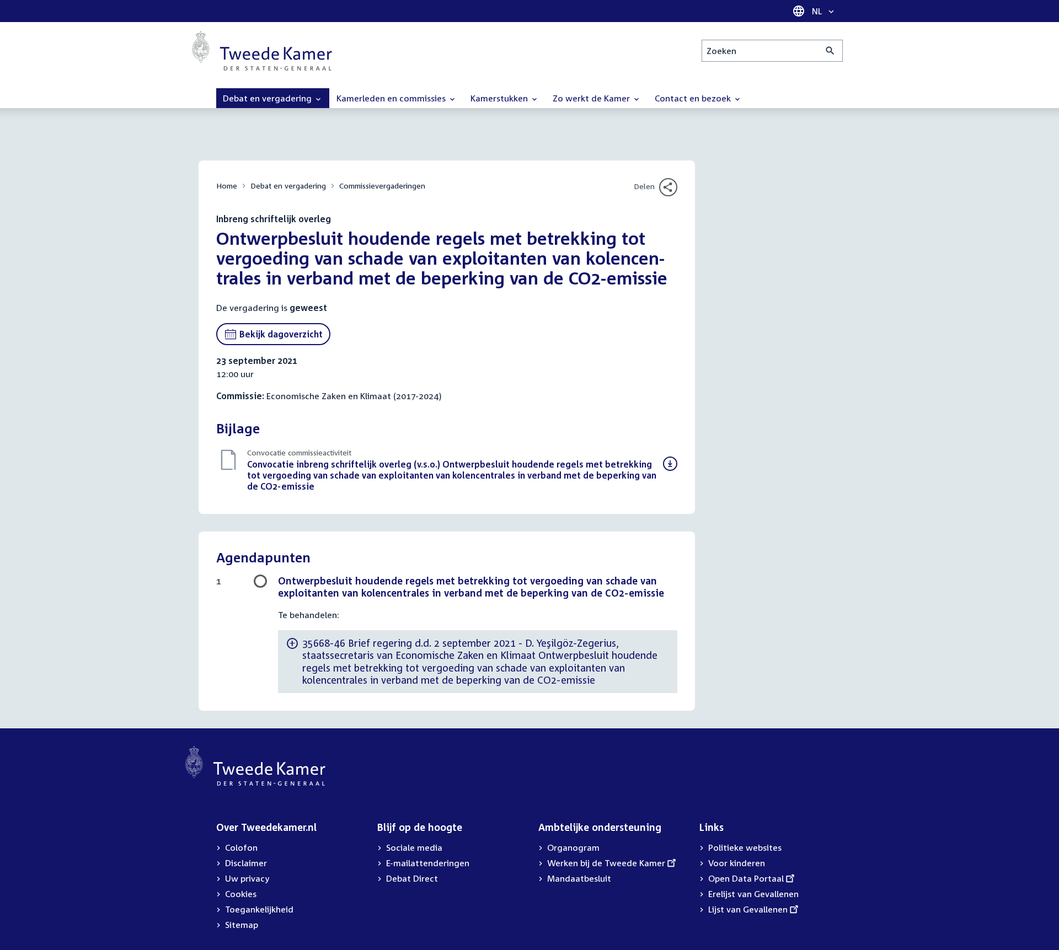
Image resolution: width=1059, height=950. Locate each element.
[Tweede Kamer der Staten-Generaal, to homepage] (262, 51)
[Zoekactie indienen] (830, 51)
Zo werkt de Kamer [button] (592, 98)
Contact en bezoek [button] (694, 98)
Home (226, 185)
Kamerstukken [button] (500, 98)
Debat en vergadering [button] (268, 98)
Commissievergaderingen (382, 185)
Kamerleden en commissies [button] (392, 98)
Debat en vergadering (288, 185)
